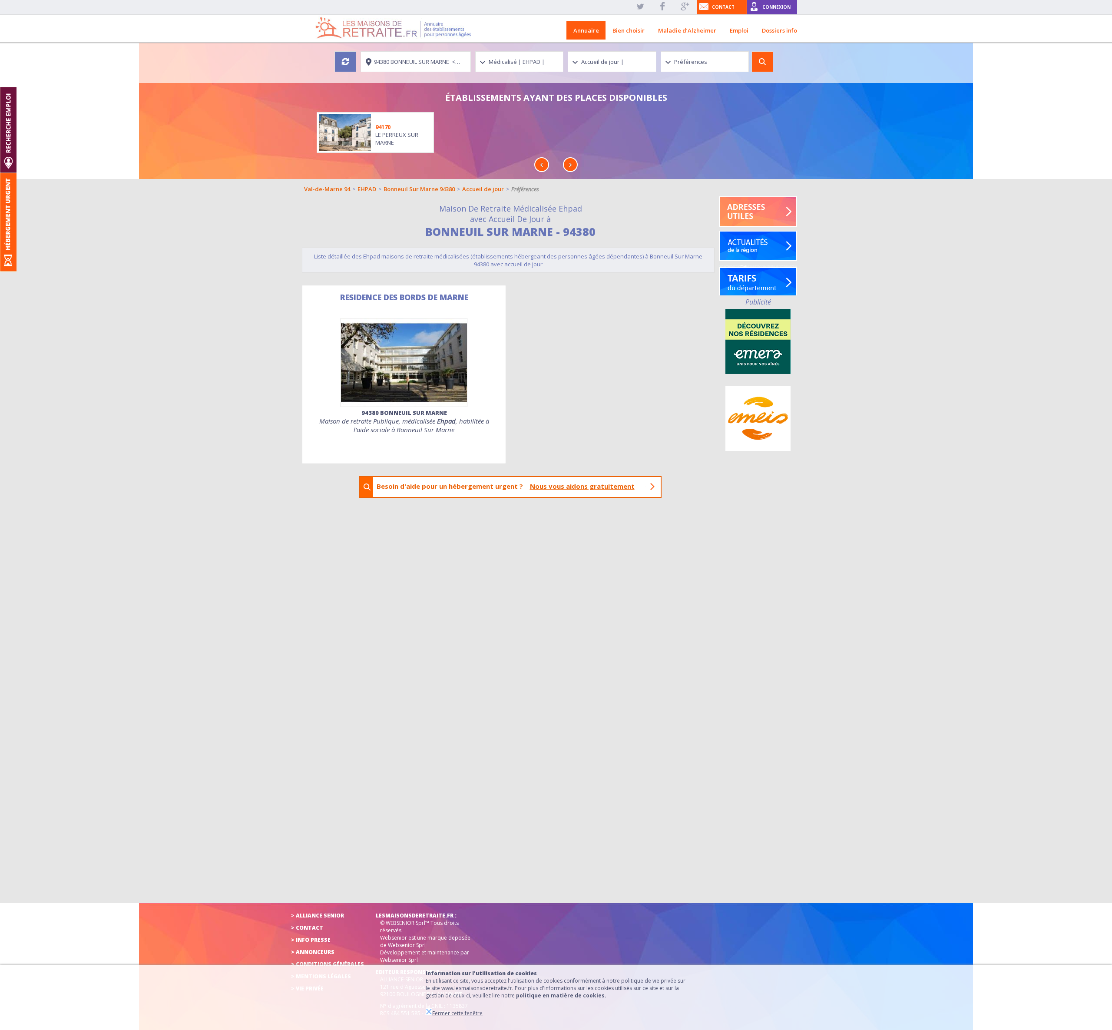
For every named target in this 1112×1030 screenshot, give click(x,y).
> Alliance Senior (317, 915)
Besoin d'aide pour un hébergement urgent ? (506, 486)
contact (723, 7)
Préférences (525, 189)
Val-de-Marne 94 (327, 189)
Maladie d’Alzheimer (687, 30)
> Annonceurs (312, 952)
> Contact (307, 927)
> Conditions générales (327, 964)
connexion (776, 7)
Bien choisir (628, 30)
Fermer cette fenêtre (457, 1013)
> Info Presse (311, 940)
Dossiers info (779, 30)
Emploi (739, 30)
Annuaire (586, 30)
